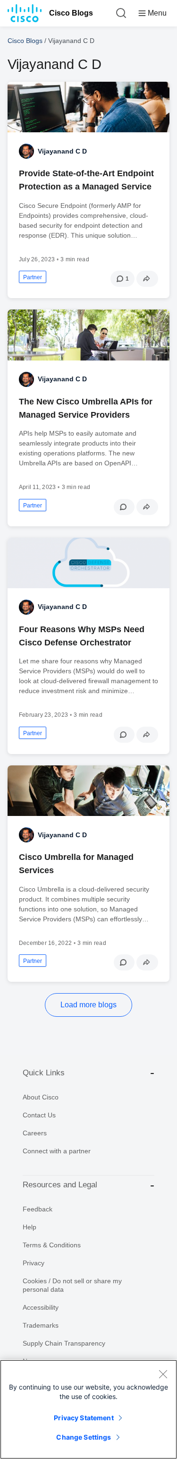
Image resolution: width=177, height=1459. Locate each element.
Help (29, 1227)
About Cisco (41, 1097)
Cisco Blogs (71, 13)
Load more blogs (88, 1005)
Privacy (33, 1263)
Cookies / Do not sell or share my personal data (72, 1285)
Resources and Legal (60, 1184)
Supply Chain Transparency (64, 1343)
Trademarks (41, 1325)
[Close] (163, 1374)
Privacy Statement (83, 1418)
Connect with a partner (57, 1151)
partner (32, 277)
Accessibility (41, 1307)
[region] (88, 1409)
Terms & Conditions (52, 1245)
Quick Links (44, 1072)
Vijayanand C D (62, 151)
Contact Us (39, 1115)
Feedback (37, 1209)
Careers (35, 1133)
